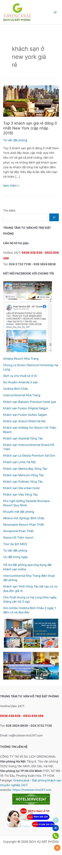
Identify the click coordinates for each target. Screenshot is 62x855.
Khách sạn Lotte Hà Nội (19, 462)
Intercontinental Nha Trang (21, 395)
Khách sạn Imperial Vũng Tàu (23, 438)
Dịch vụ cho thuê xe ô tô (20, 375)
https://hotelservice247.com (32, 789)
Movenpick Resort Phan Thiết (23, 524)
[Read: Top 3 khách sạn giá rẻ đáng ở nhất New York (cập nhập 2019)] (31, 100)
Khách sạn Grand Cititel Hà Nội (24, 421)
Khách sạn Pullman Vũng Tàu (23, 481)
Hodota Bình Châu (15, 388)
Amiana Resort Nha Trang (20, 358)
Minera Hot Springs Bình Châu (24, 518)
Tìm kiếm (9, 210)
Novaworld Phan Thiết (18, 531)
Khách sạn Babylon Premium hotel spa (29, 401)
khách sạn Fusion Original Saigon (25, 408)
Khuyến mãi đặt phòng (18, 511)
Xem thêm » (11, 186)
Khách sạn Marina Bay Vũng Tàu (25, 468)
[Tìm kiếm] (54, 217)
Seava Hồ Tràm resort (18, 537)
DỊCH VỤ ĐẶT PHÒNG (16, 19)
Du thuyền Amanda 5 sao (20, 382)
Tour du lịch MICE (15, 544)
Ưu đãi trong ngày (15, 557)
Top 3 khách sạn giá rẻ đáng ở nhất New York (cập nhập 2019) (30, 128)
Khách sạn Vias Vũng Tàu (20, 494)
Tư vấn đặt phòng (15, 140)
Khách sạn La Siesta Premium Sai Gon (29, 455)
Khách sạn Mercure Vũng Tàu (23, 475)
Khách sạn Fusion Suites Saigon (25, 414)
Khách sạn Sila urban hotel (21, 488)
